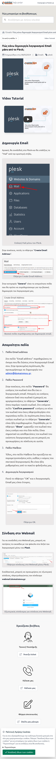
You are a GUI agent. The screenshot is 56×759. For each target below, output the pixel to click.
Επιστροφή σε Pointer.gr (46, 3)
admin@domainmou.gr (18, 373)
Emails (8, 32)
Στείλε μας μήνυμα (30, 722)
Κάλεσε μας (29, 688)
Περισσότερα (10, 747)
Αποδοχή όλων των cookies (20, 752)
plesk (50, 55)
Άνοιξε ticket (29, 654)
